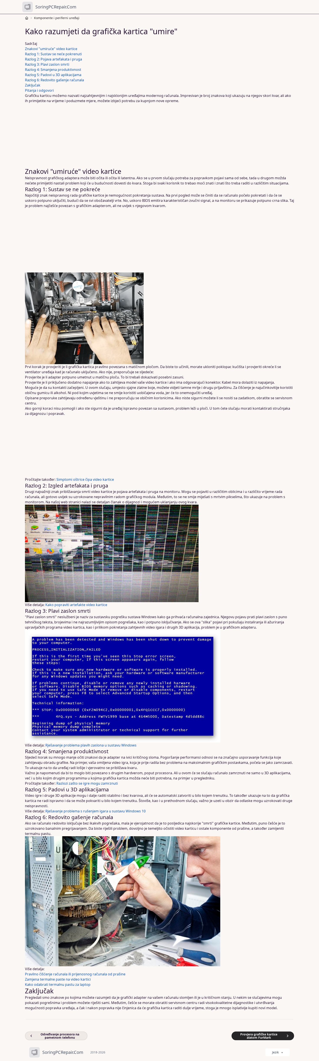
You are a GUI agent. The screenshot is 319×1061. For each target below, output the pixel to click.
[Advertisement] (157, 135)
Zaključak (32, 85)
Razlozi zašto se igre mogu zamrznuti (87, 783)
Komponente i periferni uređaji (56, 18)
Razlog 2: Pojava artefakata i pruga (53, 59)
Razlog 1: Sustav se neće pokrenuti (53, 54)
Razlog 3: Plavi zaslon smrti (47, 64)
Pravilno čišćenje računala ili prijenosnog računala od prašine (75, 974)
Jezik (275, 1052)
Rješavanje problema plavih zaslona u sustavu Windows (90, 745)
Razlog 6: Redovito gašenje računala (54, 80)
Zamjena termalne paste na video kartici (58, 979)
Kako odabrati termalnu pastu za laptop (57, 984)
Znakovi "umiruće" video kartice (51, 48)
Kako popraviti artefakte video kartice (76, 604)
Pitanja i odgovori (39, 90)
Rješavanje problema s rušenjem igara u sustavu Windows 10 (95, 811)
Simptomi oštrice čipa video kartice (85, 479)
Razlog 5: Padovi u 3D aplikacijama (53, 74)
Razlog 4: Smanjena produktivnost (53, 69)
